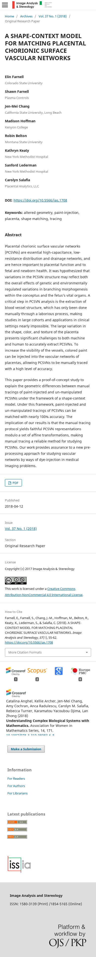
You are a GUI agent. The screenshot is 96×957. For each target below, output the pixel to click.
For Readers (16, 778)
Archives (26, 16)
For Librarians (17, 793)
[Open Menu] (5, 5)
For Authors (16, 786)
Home (9, 16)
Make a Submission (26, 749)
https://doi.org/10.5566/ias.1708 (40, 200)
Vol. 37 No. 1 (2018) (53, 16)
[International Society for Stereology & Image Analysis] (19, 871)
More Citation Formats (25, 652)
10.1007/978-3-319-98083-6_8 (30, 735)
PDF (15, 483)
